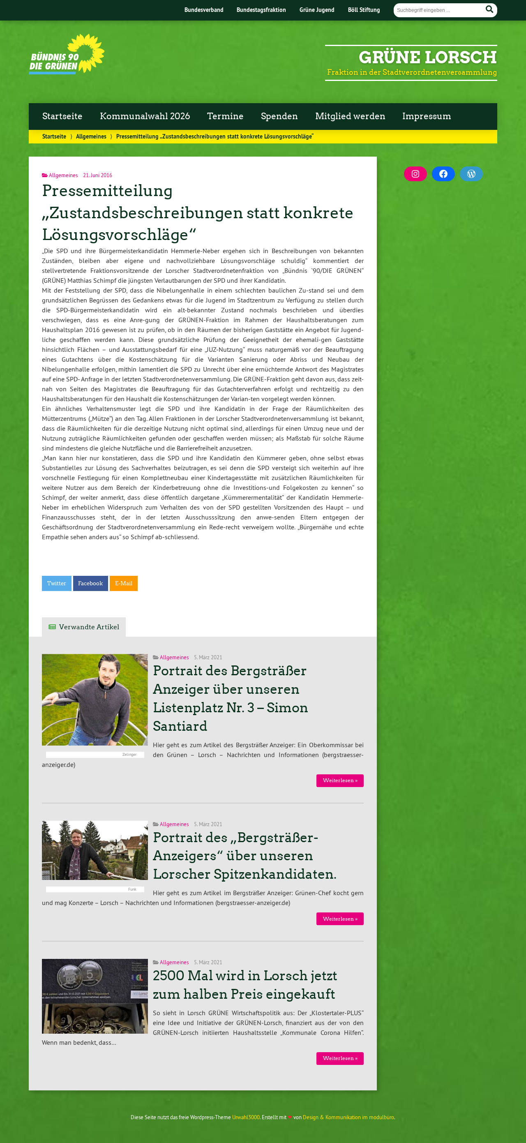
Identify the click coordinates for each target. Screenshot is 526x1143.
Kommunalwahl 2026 (145, 116)
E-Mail (123, 583)
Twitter (56, 583)
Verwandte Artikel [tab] (89, 627)
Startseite (62, 116)
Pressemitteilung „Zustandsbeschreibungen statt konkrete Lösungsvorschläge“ (198, 213)
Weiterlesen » (340, 780)
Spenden (279, 116)
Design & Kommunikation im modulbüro (348, 1117)
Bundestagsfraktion (261, 10)
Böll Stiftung (364, 10)
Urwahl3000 (246, 1117)
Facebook (90, 583)
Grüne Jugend (317, 10)
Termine (225, 116)
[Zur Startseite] (67, 72)
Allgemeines (91, 136)
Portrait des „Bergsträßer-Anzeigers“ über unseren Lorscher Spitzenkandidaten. (245, 856)
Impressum (426, 116)
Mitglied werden (350, 116)
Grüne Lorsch (428, 57)
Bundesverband (204, 10)
